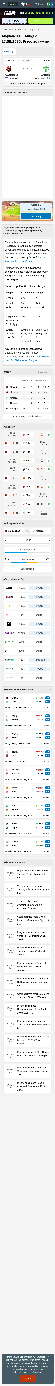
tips (25, 4)
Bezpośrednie (27, 569)
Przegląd (9, 51)
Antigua (45, 74)
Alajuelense (11, 74)
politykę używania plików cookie (27, 1372)
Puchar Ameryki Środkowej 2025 (27, 416)
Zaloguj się (39, 5)
